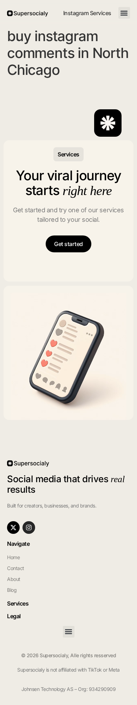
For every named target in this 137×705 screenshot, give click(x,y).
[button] (124, 13)
